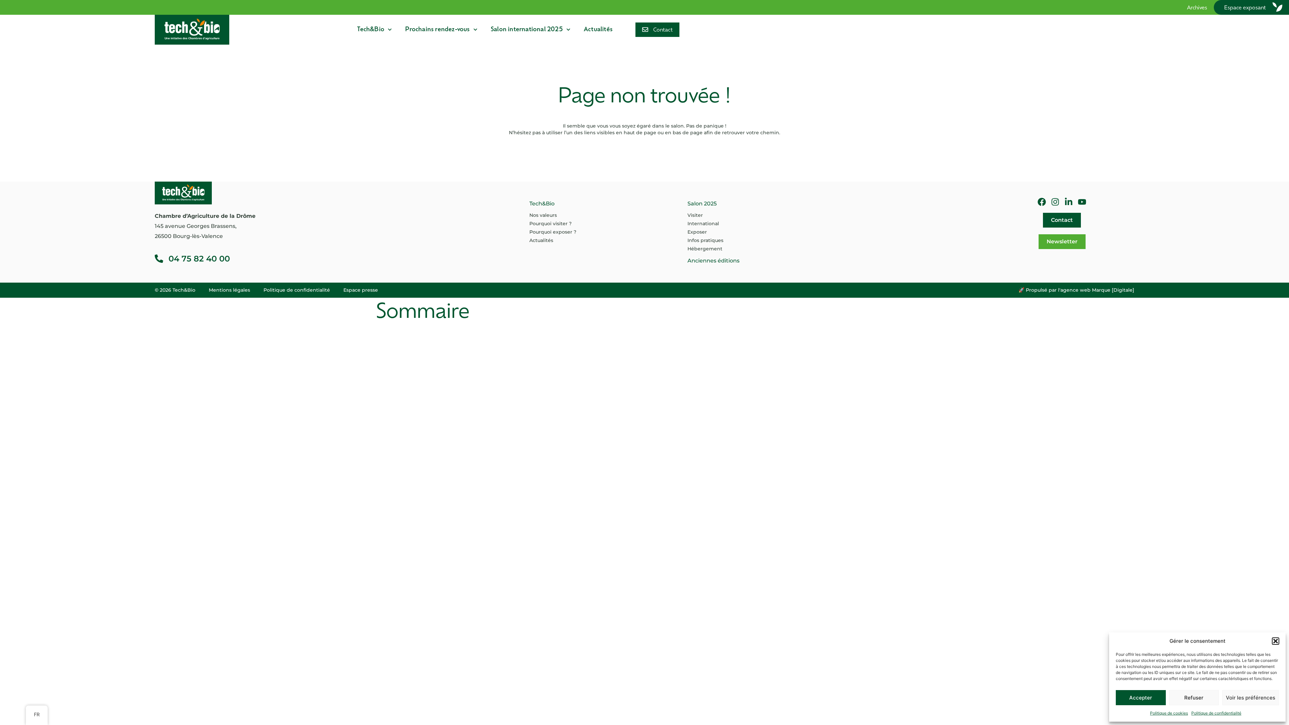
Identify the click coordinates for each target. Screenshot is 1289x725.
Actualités (598, 30)
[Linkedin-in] (1068, 202)
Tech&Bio (370, 30)
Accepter (1140, 697)
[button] (1275, 641)
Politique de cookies (1169, 713)
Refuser (1193, 697)
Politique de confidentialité (1216, 713)
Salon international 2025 (527, 30)
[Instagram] (1055, 202)
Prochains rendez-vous (437, 30)
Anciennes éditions (713, 260)
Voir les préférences (1250, 697)
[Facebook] (1042, 202)
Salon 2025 (702, 203)
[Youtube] (1082, 202)
